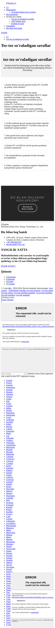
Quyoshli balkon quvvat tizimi (23, 12)
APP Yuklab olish (18, 21)
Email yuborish (7, 300)
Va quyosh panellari (44, 293)
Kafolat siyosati (17, 24)
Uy (7, 7)
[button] (27, 208)
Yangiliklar (10, 26)
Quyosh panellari (8, 295)
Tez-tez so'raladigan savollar (22, 19)
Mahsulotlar (11, 10)
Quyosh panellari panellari (24, 293)
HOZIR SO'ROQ (8, 266)
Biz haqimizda (12, 14)
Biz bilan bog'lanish (14, 28)
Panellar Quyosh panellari (29, 290)
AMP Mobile (13, 290)
